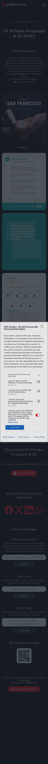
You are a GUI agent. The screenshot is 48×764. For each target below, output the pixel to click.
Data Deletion (9, 437)
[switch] (38, 381)
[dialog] (24, 382)
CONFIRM (15, 427)
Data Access (24, 437)
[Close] (42, 327)
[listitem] (24, 375)
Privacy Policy (39, 437)
